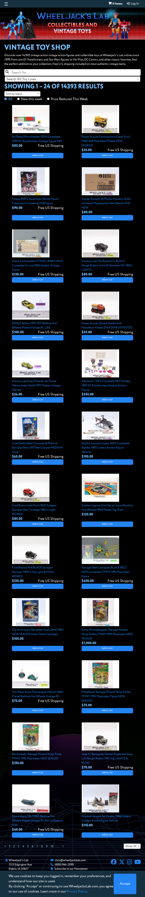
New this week (31, 99)
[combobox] (72, 79)
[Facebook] (113, 862)
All (10, 99)
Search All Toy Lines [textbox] (21, 79)
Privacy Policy (77, 891)
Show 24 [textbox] (131, 846)
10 (52, 846)
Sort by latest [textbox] (14, 94)
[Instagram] (129, 862)
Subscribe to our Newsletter (71, 868)
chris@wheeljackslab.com (70, 860)
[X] (122, 862)
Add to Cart (37, 155)
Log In (134, 3)
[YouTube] (137, 862)
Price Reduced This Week (69, 99)
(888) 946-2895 (64, 864)
